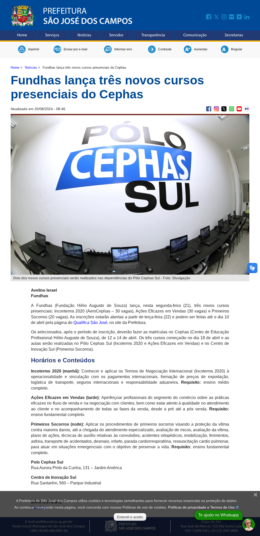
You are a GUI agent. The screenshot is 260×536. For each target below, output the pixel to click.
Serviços (52, 35)
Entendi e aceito (130, 517)
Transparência (153, 35)
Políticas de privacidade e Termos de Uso (201, 507)
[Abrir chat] (248, 524)
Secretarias (234, 35)
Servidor (116, 35)
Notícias (84, 35)
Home (22, 35)
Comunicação (195, 35)
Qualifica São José (90, 322)
